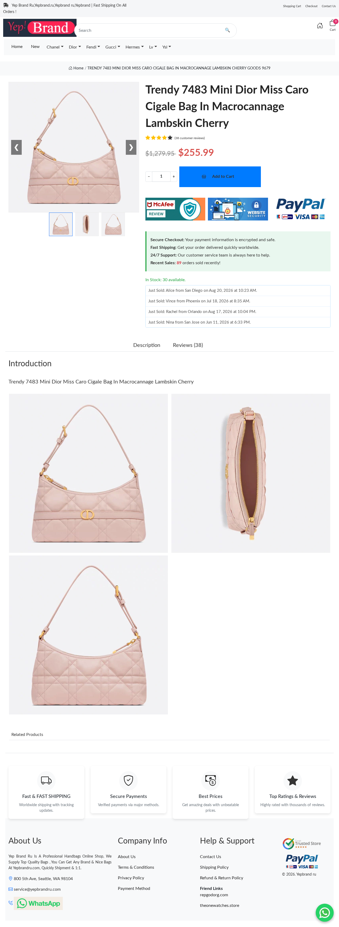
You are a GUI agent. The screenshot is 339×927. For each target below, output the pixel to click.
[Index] (320, 26)
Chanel (53, 47)
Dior (73, 47)
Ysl (164, 47)
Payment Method (134, 888)
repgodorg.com (214, 895)
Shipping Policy (214, 867)
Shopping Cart (292, 6)
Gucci (110, 47)
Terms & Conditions (136, 867)
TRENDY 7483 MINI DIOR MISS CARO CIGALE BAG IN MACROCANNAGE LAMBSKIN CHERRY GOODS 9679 (178, 68)
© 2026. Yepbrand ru (299, 874)
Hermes (133, 47)
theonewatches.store (219, 905)
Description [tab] (146, 345)
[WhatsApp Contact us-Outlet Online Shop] (325, 913)
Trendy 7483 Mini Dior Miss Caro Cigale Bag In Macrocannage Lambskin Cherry (101, 382)
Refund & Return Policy (221, 878)
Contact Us (329, 6)
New (35, 47)
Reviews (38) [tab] (188, 345)
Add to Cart (223, 176)
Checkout (311, 6)
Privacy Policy (131, 878)
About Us (127, 857)
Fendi (91, 47)
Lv (151, 47)
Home (17, 47)
